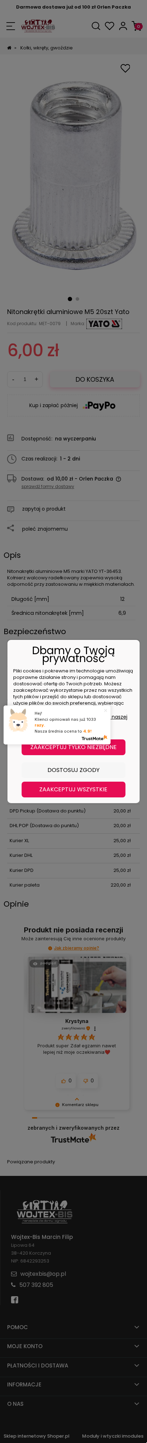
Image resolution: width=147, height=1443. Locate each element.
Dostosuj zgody (73, 770)
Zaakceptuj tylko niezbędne (73, 747)
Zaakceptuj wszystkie (73, 789)
